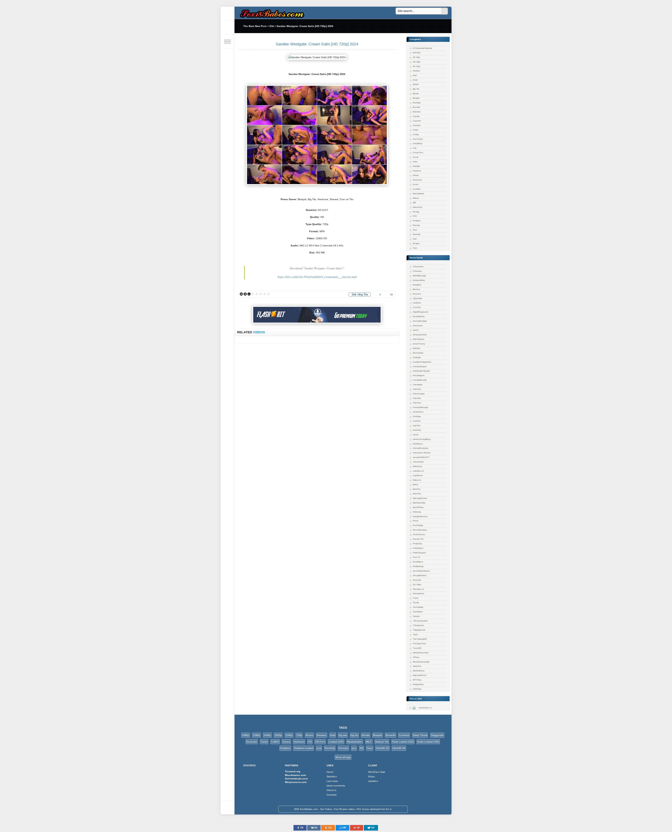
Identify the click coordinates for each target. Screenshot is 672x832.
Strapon (416, 243)
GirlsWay (417, 416)
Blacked (416, 289)
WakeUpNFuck (419, 675)
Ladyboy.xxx (418, 471)
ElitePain (416, 348)
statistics (373, 781)
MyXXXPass (418, 507)
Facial (264, 741)
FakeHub (417, 398)
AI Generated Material (422, 48)
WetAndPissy (419, 671)
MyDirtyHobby (419, 503)
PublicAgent (418, 548)
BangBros (417, 285)
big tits (354, 735)
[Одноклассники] (245, 294)
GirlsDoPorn (418, 412)
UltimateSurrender (421, 653)
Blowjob (416, 98)
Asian (415, 80)
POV (415, 216)
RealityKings (418, 566)
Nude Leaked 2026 (428, 741)
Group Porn (418, 152)
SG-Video (417, 585)
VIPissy (416, 657)
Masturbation (418, 193)
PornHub (330, 748)
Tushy (415, 598)
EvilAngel (417, 357)
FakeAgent (417, 385)
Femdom (417, 125)
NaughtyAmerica (420, 516)
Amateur (416, 71)
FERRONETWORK (421, 371)
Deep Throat (420, 735)
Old (354, 294)
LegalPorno (418, 475)
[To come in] (227, 28)
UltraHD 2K (382, 748)
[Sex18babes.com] (227, 14)
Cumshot (417, 121)
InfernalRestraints (420, 448)
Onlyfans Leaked (303, 748)
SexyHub (417, 580)
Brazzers (417, 294)
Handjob (416, 166)
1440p (267, 735)
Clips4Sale (417, 298)
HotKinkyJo (418, 444)
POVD (415, 521)
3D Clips (416, 57)
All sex (309, 735)
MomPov (417, 489)
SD (361, 748)
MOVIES (416, 53)
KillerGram (417, 466)
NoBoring (417, 512)
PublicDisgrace (419, 553)
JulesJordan (418, 462)
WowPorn (417, 666)
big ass (343, 735)
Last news (332, 781)
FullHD (275, 741)
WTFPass (417, 680)
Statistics (332, 776)
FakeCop (417, 389)
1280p (256, 735)
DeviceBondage (420, 321)
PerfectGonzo (419, 534)
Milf (414, 203)
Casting (416, 116)
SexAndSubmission (421, 571)
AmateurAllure (419, 280)
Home (330, 772)
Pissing (416, 212)
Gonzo (286, 741)
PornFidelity (418, 525)
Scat (415, 230)
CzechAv (417, 307)
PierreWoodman (420, 530)
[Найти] (444, 11)
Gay (415, 148)
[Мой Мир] (249, 294)
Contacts (332, 794)
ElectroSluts (418, 353)
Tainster (416, 616)
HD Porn (320, 741)
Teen (415, 248)
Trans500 (417, 648)
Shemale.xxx (418, 589)
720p (299, 735)
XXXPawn (417, 689)
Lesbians (417, 189)
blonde (365, 735)
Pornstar (343, 748)
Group (415, 157)
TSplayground (419, 630)
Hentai (415, 175)
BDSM (415, 84)
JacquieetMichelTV (421, 457)
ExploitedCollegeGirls (422, 362)
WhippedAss (418, 684)
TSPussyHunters (420, 621)
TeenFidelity (418, 607)
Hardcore (417, 171)
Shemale (416, 234)
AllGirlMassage (419, 276)
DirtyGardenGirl (420, 335)
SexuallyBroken (419, 575)
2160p (289, 735)
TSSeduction (418, 625)
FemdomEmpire (420, 366)
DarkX (415, 330)
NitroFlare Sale (376, 772)
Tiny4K (416, 603)
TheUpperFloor (419, 644)
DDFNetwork (418, 339)
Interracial (417, 180)
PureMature (418, 562)
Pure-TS (416, 557)
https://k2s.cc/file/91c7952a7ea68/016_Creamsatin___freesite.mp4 (317, 277)
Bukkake (417, 112)
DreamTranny (419, 344)
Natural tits (417, 207)
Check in (331, 790)
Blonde (416, 93)
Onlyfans (285, 748)
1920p (278, 735)
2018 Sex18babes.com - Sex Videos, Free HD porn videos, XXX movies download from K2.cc (271, 13)
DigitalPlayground (420, 312)
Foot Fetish (418, 139)
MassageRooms (420, 498)
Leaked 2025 (336, 741)
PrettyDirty (417, 544)
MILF (369, 741)
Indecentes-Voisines (421, 453)
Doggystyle (437, 735)
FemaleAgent (418, 375)
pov (354, 748)
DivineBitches (419, 316)
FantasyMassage (420, 407)
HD (310, 741)
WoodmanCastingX (421, 662)
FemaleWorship (419, 380)
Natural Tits (381, 741)
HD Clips (417, 62)
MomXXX (417, 494)
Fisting (416, 134)
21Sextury (417, 271)
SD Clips (416, 66)
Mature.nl (417, 480)
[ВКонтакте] (241, 294)
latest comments (336, 785)
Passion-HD (418, 539)
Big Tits (416, 89)
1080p (245, 735)
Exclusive (251, 741)
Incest (415, 184)
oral (319, 748)
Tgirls (415, 634)
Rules (371, 776)
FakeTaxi (417, 403)
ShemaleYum (418, 593)
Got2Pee (417, 421)
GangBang (417, 143)
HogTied (416, 425)
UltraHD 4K (399, 748)
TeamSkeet (418, 612)
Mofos (415, 485)
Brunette (416, 107)
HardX (415, 435)
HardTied (417, 430)
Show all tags (343, 757)
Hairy (415, 162)
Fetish (415, 130)
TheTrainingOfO (420, 639)
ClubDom (417, 303)
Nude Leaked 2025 (403, 741)
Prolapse (417, 221)
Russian (416, 225)
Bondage (417, 103)
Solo (415, 239)
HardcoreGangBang (421, 439)
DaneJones (418, 325)
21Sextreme (418, 266)
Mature (416, 198)
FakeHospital (418, 394)
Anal (415, 75)
